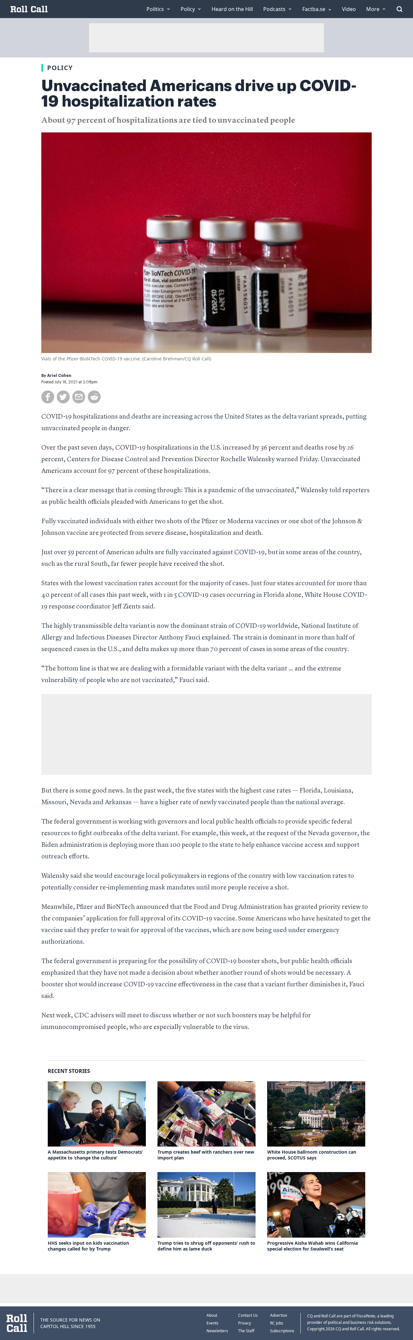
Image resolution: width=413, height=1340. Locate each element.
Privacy (244, 1323)
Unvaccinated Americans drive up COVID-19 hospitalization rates (199, 93)
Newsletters (217, 1331)
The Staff (246, 1331)
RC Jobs (276, 1323)
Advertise (278, 1315)
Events (212, 1323)
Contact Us (248, 1315)
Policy (60, 67)
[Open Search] (399, 9)
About (211, 1315)
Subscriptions (282, 1331)
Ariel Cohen (59, 376)
